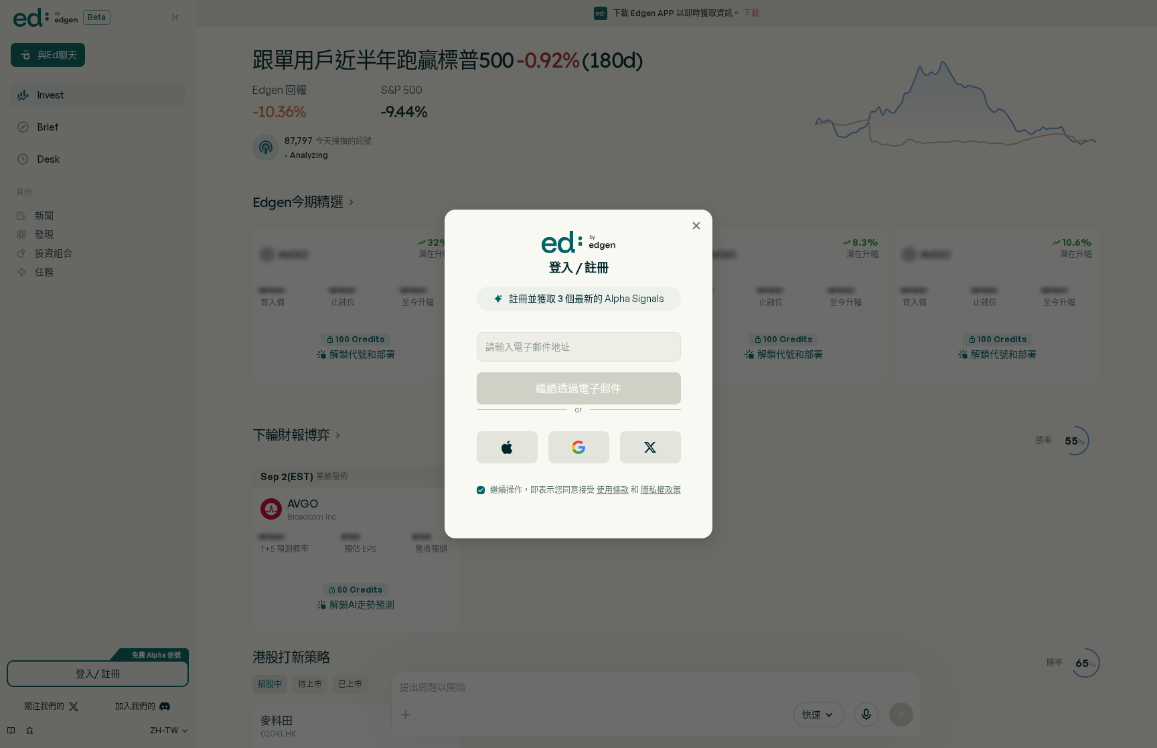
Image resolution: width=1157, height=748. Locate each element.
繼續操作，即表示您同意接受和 (585, 490)
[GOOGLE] (578, 447)
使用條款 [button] (613, 490)
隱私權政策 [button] (661, 490)
